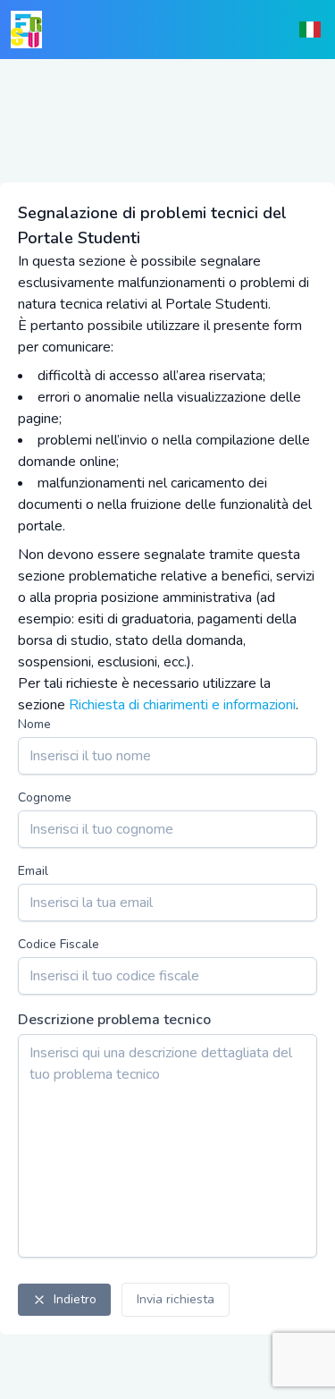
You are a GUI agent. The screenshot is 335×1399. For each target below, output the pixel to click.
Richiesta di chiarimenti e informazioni (182, 705)
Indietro (75, 1299)
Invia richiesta (175, 1299)
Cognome (44, 797)
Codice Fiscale (58, 944)
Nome (34, 724)
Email (33, 870)
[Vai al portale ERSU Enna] (26, 29)
